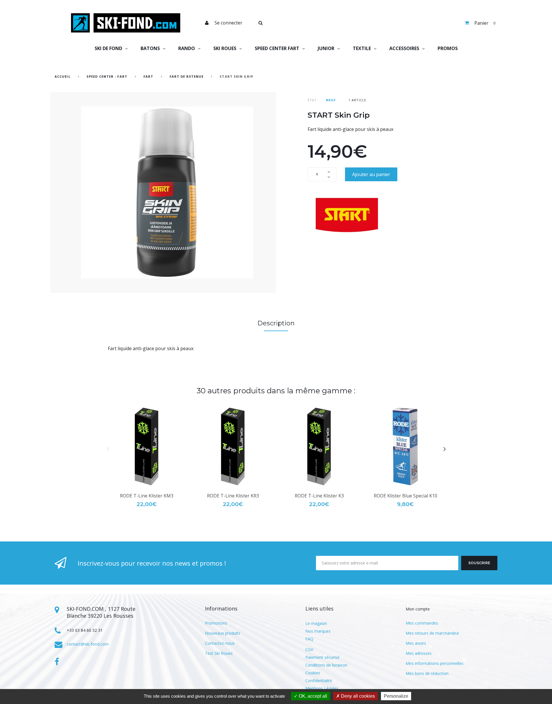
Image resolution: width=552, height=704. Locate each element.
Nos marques (318, 631)
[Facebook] (57, 662)
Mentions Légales (321, 688)
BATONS (150, 48)
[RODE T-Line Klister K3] (319, 446)
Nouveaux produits (222, 633)
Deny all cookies (357, 696)
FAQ (309, 639)
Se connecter (228, 23)
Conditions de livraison (326, 665)
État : (313, 100)
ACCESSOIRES (404, 48)
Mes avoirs (416, 643)
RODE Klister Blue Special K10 (405, 496)
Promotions (216, 623)
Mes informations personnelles (434, 663)
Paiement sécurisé (322, 657)
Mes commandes (422, 623)
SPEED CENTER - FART (107, 76)
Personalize (396, 696)
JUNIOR (326, 48)
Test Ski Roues (219, 653)
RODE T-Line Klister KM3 (146, 496)
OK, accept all (312, 696)
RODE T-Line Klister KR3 (233, 496)
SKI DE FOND (108, 48)
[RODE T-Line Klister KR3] (233, 446)
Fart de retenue (187, 76)
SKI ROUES (224, 48)
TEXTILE (362, 48)
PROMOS (448, 48)
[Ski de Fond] (125, 23)
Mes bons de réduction (427, 673)
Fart (149, 76)
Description (276, 323)
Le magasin (316, 623)
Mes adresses (419, 653)
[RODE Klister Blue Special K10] (405, 446)
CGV (309, 649)
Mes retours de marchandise (432, 633)
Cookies (312, 673)
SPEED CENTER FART (277, 48)
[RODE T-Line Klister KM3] (146, 446)
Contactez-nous (220, 643)
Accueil (62, 76)
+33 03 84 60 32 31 (85, 630)
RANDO (186, 48)
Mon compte (418, 609)
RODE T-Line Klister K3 (319, 496)
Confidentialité (318, 680)
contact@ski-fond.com (88, 644)
